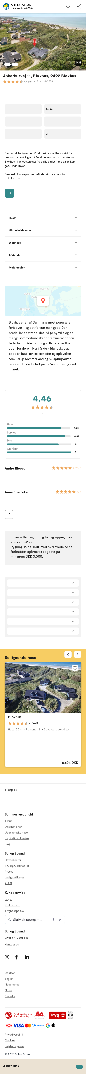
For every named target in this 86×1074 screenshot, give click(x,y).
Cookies (10, 1040)
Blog (7, 844)
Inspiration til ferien (17, 838)
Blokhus (15, 717)
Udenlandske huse (16, 833)
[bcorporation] (71, 1018)
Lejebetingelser (14, 1046)
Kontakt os (12, 944)
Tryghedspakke (14, 911)
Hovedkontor (13, 860)
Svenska (10, 996)
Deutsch (10, 973)
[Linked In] (29, 956)
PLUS (8, 883)
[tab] (28, 711)
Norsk (8, 990)
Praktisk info (12, 905)
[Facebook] (19, 956)
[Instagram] (9, 956)
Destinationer (13, 827)
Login (8, 899)
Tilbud (8, 821)
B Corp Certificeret (17, 866)
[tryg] (58, 1018)
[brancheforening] (18, 1018)
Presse (9, 872)
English (9, 979)
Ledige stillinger (14, 877)
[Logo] (16, 6)
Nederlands (12, 985)
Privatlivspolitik (14, 1035)
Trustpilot (11, 790)
